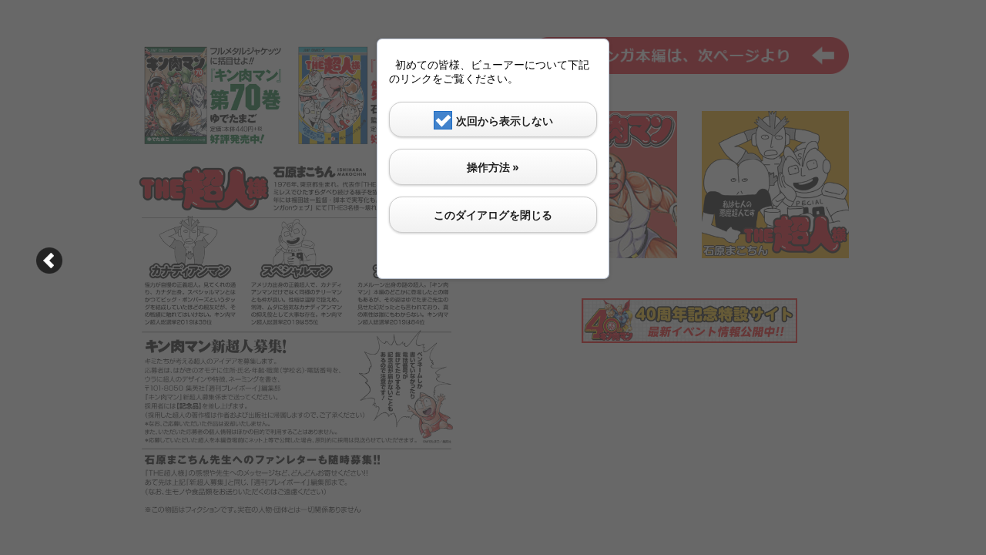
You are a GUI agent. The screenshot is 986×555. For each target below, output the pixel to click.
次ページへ (49, 260)
